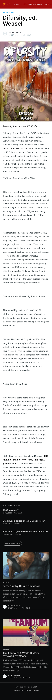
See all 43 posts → (12, 543)
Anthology (8, 12)
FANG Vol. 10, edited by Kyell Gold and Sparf (25, 531)
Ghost (36, 690)
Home (17, 4)
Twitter (29, 690)
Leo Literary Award (32, 4)
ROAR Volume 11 (11, 510)
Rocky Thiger (15, 33)
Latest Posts (18, 690)
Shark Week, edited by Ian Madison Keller (24, 520)
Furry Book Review (22, 687)
